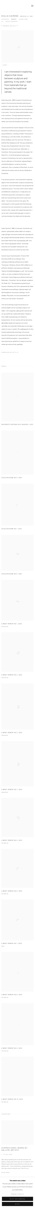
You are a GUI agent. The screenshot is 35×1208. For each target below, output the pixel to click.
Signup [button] (8, 54)
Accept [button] (17, 1204)
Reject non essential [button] (17, 1199)
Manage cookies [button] (17, 1194)
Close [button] (30, 14)
